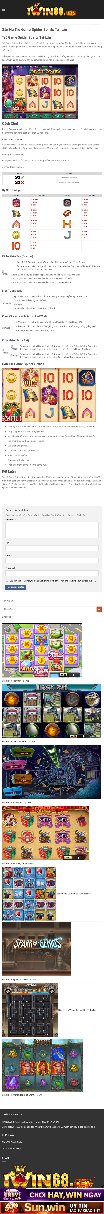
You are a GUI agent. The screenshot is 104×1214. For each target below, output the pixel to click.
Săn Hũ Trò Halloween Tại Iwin (16, 802)
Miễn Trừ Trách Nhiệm (12, 1142)
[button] (3, 9)
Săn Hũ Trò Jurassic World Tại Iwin (18, 741)
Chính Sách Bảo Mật (11, 1148)
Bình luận (10, 519)
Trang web (10, 568)
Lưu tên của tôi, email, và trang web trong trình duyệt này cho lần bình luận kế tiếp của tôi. (53, 581)
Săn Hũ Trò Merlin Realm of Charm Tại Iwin (22, 1095)
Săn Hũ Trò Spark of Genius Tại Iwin (19, 979)
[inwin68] (52, 9)
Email (8, 555)
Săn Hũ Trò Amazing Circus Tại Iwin (18, 863)
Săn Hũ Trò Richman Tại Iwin (15, 681)
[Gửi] (99, 609)
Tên (8, 543)
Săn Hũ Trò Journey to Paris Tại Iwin (74, 893)
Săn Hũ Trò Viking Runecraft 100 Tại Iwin (77, 1010)
